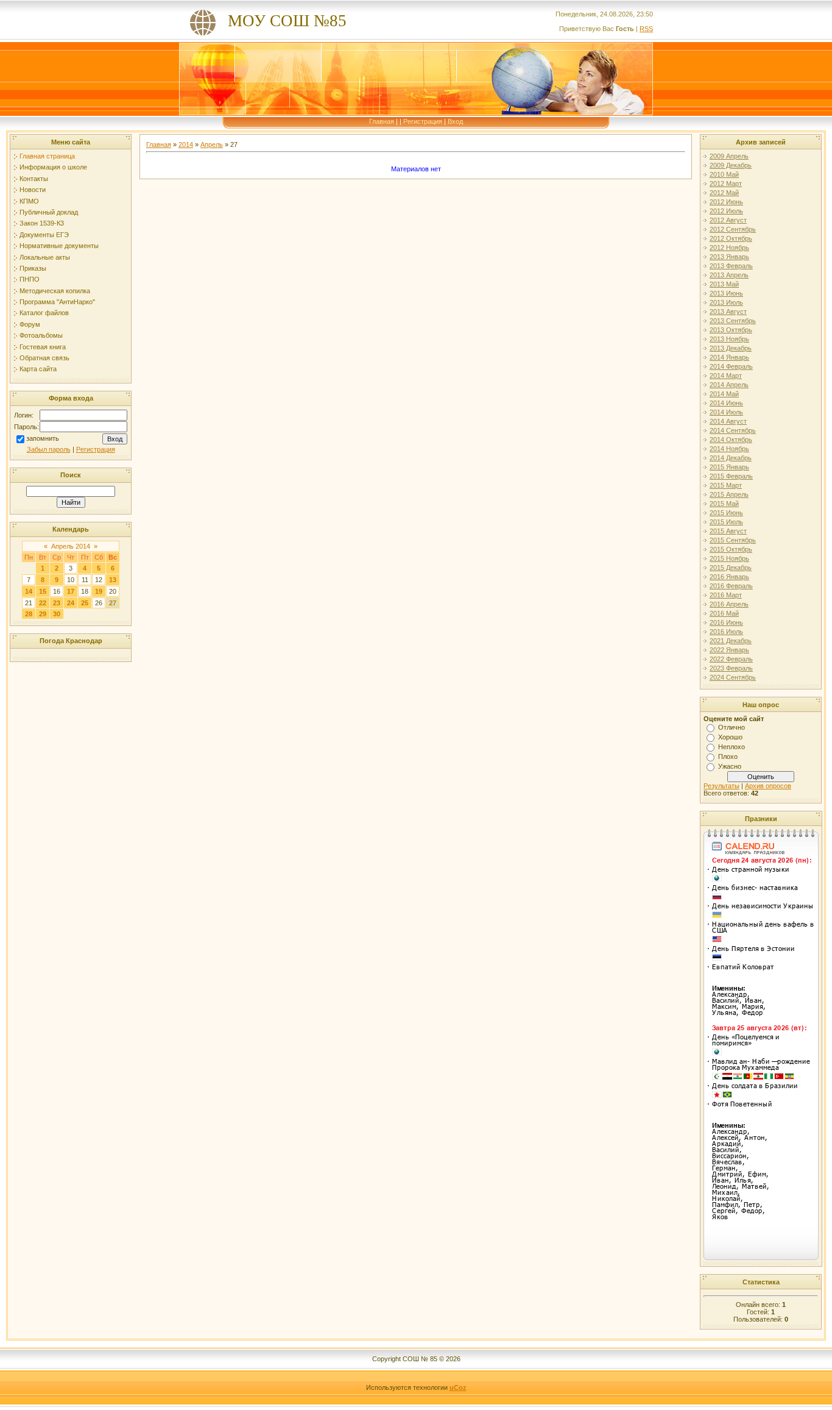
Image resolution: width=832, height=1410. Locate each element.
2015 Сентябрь (733, 540)
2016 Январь (729, 576)
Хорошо (730, 737)
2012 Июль (726, 211)
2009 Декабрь (731, 165)
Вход (455, 121)
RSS (646, 28)
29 (42, 614)
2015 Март (726, 485)
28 (28, 614)
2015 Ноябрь (729, 558)
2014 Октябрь (731, 439)
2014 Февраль (731, 366)
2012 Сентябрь (733, 229)
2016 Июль (726, 631)
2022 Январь (729, 649)
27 (112, 603)
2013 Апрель (729, 275)
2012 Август (728, 220)
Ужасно (729, 766)
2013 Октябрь (731, 329)
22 (42, 603)
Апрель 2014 (70, 546)
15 (42, 591)
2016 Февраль (731, 585)
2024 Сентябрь (733, 677)
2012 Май (724, 192)
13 (112, 579)
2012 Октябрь (731, 238)
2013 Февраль (731, 265)
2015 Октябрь (731, 549)
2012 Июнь (726, 201)
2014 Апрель (729, 384)
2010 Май (724, 174)
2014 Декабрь (731, 457)
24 (70, 603)
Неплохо (731, 746)
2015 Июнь (726, 512)
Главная (381, 121)
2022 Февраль (731, 659)
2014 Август (728, 421)
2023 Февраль (731, 668)
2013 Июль (726, 302)
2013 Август (728, 311)
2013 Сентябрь (733, 320)
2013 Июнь (726, 293)
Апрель (211, 144)
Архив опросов (768, 785)
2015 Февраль (731, 476)
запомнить (42, 438)
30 (56, 614)
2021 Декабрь (731, 640)
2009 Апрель (729, 156)
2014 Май (724, 393)
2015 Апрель (729, 494)
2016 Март (726, 595)
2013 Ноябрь (729, 339)
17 (70, 591)
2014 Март (726, 375)
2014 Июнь (726, 403)
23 (56, 603)
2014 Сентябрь (733, 430)
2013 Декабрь (731, 348)
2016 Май (724, 613)
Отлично (731, 727)
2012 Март (726, 183)
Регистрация (422, 121)
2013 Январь (729, 256)
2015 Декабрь (731, 567)
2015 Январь (729, 467)
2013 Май (724, 284)
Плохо (728, 756)
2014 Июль (726, 412)
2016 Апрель (729, 604)
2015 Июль (726, 521)
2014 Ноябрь (729, 448)
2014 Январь (729, 357)
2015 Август (728, 531)
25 (84, 603)
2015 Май (724, 503)
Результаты (721, 785)
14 (28, 591)
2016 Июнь (726, 622)
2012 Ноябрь (729, 247)
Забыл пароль (49, 449)
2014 (185, 144)
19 (98, 591)
